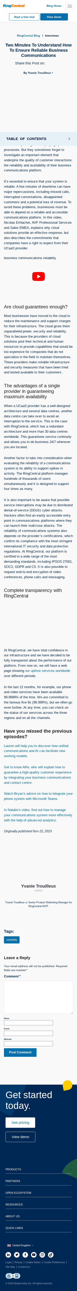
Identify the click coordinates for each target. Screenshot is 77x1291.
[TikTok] (51, 1255)
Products (13, 1169)
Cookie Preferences (54, 1262)
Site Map (10, 1267)
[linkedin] (8, 1255)
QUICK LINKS (14, 1228)
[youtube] (34, 1255)
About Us (13, 1216)
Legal (9, 1262)
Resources (14, 1204)
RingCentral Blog (28, 35)
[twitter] (17, 1255)
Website (8, 1039)
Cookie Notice (33, 1262)
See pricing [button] (20, 1123)
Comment (12, 976)
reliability (11, 939)
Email (6, 1029)
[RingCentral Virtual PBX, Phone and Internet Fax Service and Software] (14, 6)
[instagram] (42, 1255)
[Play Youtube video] (38, 276)
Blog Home (54, 5)
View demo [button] (20, 1137)
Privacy (19, 1262)
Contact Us (24, 1267)
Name (6, 1018)
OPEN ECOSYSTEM (18, 1192)
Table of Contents (26, 139)
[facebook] (25, 1255)
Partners (13, 1181)
